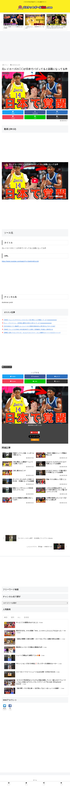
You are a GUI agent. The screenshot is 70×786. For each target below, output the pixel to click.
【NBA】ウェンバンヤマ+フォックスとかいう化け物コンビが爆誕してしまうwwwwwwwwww (30, 320)
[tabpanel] (13, 22)
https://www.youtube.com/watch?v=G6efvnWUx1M (20, 261)
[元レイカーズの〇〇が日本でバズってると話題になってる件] (42, 489)
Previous (1, 22)
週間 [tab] (12, 617)
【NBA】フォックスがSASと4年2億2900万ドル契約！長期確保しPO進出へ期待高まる (28, 329)
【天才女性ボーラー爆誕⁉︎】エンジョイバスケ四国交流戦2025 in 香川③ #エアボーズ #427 (29, 326)
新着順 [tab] (26, 617)
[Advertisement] (35, 45)
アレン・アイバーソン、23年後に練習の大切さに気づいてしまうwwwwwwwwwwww (27, 323)
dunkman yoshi (7, 367)
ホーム (35, 780)
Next (69, 22)
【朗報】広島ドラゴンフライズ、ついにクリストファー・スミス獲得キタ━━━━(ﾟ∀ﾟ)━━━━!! (31, 332)
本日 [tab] (5, 617)
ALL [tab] (19, 617)
